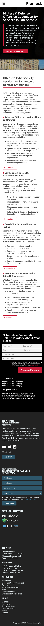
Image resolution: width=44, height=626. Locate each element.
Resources (7, 577)
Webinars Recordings (10, 587)
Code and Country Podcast (13, 583)
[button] (3, 3)
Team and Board (8, 606)
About (5, 598)
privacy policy (34, 365)
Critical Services (8, 552)
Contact (5, 602)
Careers (5, 613)
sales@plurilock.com (9, 390)
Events (5, 585)
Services (6, 548)
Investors (6, 604)
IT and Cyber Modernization (13, 554)
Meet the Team (8, 608)
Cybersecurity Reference (12, 594)
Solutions (7, 562)
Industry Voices (8, 592)
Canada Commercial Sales (13, 570)
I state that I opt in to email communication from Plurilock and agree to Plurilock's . (20, 498)
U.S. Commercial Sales (11, 566)
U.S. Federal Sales (9, 568)
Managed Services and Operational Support (11, 557)
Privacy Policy (16, 398)
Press (4, 610)
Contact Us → (10, 168)
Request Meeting (30, 370)
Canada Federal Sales (11, 573)
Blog (4, 589)
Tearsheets (6, 581)
